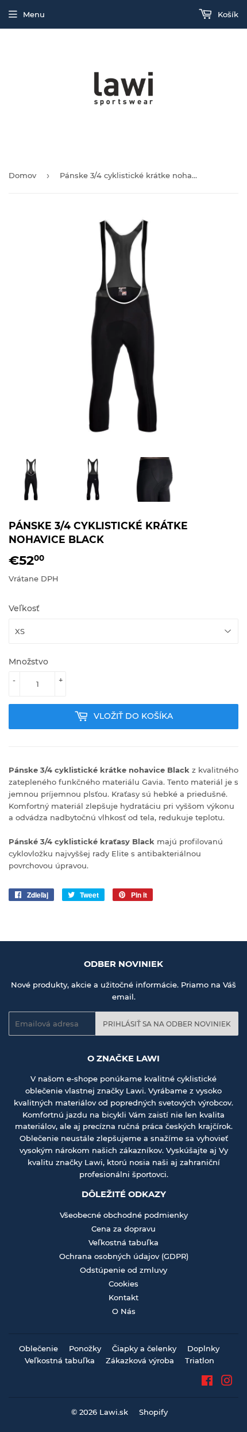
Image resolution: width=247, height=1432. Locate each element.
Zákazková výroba (140, 1360)
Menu (34, 14)
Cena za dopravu (123, 1228)
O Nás (124, 1311)
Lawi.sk (113, 1412)
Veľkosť (24, 608)
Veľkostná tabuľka (123, 1242)
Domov (22, 175)
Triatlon (199, 1360)
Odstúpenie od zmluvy (123, 1269)
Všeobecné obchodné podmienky (124, 1214)
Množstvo (28, 661)
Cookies (123, 1283)
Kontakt (123, 1297)
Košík (226, 14)
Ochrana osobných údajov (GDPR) (123, 1256)
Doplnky (203, 1348)
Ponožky (85, 1348)
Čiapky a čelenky (144, 1348)
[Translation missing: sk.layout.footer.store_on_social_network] (207, 1382)
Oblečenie (38, 1348)
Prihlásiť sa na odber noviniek (167, 1024)
